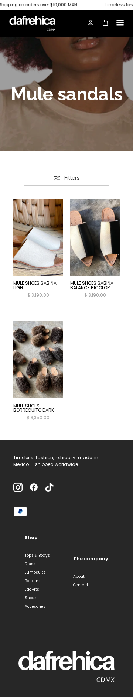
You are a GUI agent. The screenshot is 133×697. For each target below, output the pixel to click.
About (79, 576)
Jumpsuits (35, 572)
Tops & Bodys (37, 555)
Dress (30, 564)
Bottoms (33, 581)
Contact (80, 585)
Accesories (35, 606)
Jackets (32, 589)
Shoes (31, 598)
